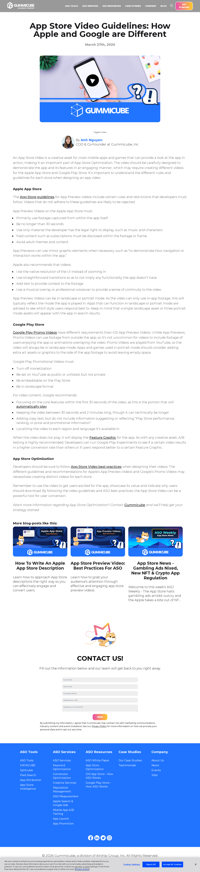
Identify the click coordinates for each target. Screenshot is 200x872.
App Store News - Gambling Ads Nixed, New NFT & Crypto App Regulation (155, 570)
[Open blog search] (171, 5)
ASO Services (62, 760)
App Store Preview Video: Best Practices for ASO (98, 566)
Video (104, 132)
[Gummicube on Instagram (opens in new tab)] (109, 837)
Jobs (154, 775)
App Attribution (30, 780)
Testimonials (127, 765)
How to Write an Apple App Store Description (40, 566)
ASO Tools (26, 760)
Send (100, 717)
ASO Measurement (66, 796)
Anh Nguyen (91, 140)
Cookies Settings (131, 864)
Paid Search (28, 775)
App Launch (61, 818)
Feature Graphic (102, 437)
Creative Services (64, 782)
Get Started (184, 6)
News (155, 765)
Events (156, 770)
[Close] (196, 864)
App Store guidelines (37, 197)
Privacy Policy (99, 726)
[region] (100, 864)
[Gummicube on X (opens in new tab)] (103, 837)
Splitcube (26, 770)
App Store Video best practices (96, 467)
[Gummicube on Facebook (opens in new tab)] (90, 837)
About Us (157, 760)
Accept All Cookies (172, 864)
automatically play (31, 406)
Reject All (151, 864)
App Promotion (63, 823)
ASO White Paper (97, 760)
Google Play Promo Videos (35, 332)
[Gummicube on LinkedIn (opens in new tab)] (96, 837)
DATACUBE (28, 765)
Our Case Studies (130, 760)
